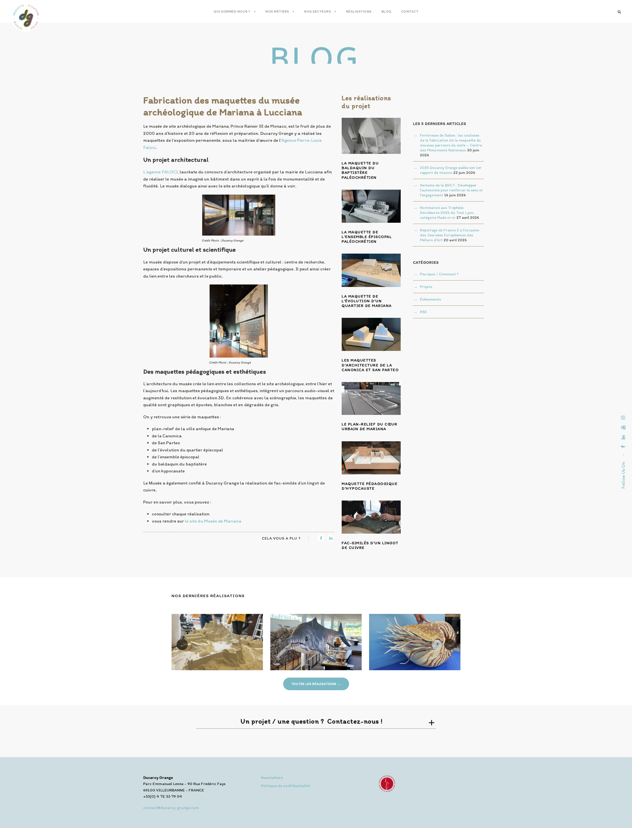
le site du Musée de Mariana (213, 521)
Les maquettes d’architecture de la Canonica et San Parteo (370, 365)
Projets (426, 286)
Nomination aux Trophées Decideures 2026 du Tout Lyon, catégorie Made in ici (447, 212)
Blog (386, 11)
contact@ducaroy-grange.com (171, 807)
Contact (410, 11)
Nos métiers (277, 11)
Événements (430, 299)
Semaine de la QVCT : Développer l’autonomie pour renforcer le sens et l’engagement (451, 190)
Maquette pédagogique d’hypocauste (369, 486)
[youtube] (623, 427)
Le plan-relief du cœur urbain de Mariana (369, 426)
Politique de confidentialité (285, 785)
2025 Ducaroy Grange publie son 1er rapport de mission (451, 170)
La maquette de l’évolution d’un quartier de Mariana (367, 301)
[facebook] (623, 446)
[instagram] (623, 418)
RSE (423, 311)
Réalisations (359, 11)
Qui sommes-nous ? (232, 11)
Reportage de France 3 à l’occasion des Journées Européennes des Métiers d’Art (449, 235)
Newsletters (272, 777)
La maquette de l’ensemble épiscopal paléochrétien (367, 237)
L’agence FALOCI (160, 172)
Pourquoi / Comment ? (439, 274)
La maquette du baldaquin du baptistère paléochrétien (360, 170)
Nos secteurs (317, 11)
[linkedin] (623, 437)
